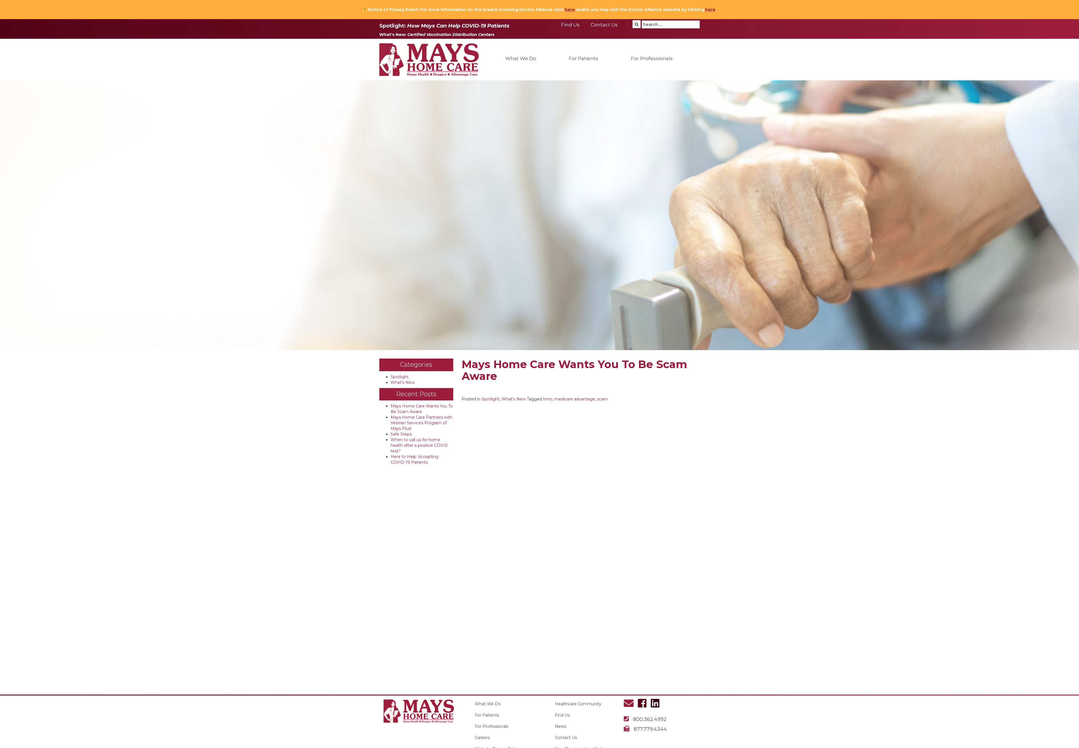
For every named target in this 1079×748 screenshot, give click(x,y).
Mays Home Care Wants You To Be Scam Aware (574, 370)
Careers (482, 737)
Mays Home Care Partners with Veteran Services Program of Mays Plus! (421, 423)
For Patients (583, 58)
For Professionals (652, 58)
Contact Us (604, 25)
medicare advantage (574, 399)
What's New (403, 382)
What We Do (520, 58)
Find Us (570, 25)
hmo (547, 399)
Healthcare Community (578, 703)
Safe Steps (401, 434)
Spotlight (400, 376)
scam (602, 399)
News (560, 726)
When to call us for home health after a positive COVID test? (419, 445)
